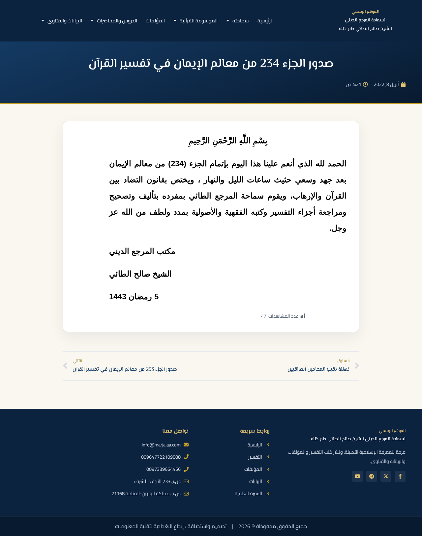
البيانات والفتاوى (64, 20)
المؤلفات (155, 20)
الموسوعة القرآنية (199, 20)
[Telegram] (371, 476)
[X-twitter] (385, 476)
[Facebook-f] (400, 476)
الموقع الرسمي (365, 12)
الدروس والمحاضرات (117, 20)
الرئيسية (265, 20)
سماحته (240, 20)
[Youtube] (357, 476)
